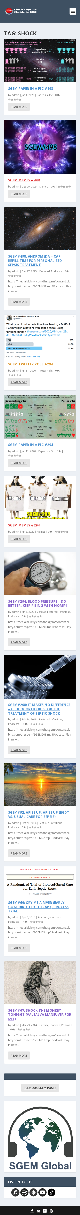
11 (23, 724)
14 (23, 922)
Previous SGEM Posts (40, 1088)
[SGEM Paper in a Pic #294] (40, 416)
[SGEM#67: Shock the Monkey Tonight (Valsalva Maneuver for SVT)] (40, 982)
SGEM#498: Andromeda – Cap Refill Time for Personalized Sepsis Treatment (35, 260)
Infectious (64, 612)
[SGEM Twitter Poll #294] (40, 336)
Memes (43, 186)
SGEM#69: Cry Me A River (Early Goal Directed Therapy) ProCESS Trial (38, 906)
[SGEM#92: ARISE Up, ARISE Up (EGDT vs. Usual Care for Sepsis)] (40, 784)
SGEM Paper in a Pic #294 (30, 444)
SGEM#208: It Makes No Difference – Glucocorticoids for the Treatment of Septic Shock (39, 709)
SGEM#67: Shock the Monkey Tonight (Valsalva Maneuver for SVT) (39, 1014)
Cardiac (41, 612)
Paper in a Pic (45, 95)
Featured (44, 271)
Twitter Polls (45, 370)
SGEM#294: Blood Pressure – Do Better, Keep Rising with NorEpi (37, 603)
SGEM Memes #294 (24, 525)
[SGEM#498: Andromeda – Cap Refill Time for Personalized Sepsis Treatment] (40, 228)
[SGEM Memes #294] (40, 497)
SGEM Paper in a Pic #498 (30, 88)
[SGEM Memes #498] (40, 147)
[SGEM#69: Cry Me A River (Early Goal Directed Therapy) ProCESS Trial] (40, 881)
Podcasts (56, 271)
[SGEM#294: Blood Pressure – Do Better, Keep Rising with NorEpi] (40, 573)
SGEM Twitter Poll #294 (30, 364)
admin (15, 95)
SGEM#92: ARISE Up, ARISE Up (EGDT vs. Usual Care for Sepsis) (38, 814)
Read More (19, 107)
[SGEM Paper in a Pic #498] (40, 60)
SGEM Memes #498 (24, 180)
